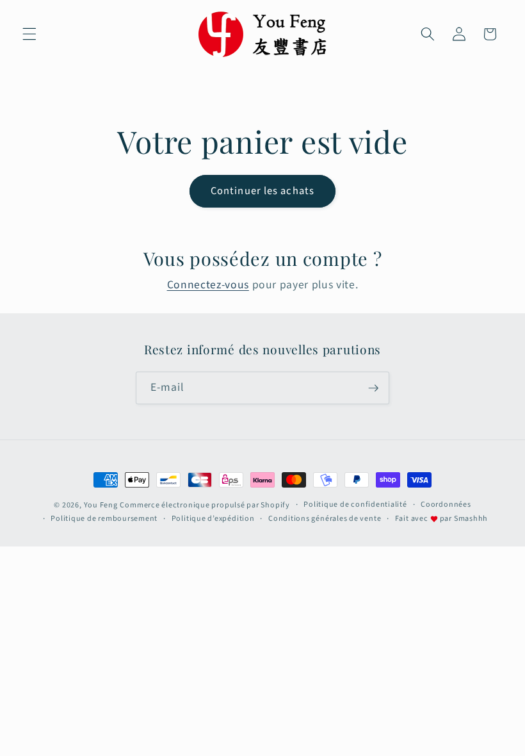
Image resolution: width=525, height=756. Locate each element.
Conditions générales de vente (324, 518)
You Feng (101, 505)
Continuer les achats (262, 191)
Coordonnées (446, 504)
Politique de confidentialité (355, 504)
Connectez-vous (208, 285)
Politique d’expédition (213, 518)
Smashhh (471, 518)
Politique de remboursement (104, 518)
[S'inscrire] (373, 388)
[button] (29, 34)
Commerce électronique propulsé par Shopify (204, 505)
